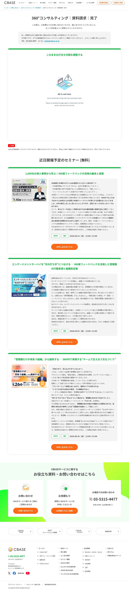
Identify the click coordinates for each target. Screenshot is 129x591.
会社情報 (78, 3)
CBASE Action (44, 564)
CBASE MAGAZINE (67, 570)
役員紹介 (87, 560)
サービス (42, 548)
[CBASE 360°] (20, 531)
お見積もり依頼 (118, 3)
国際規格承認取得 (50, 584)
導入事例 (42, 3)
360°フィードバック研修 (47, 556)
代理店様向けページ (114, 556)
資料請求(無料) (103, 3)
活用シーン (32, 3)
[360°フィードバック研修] (49, 531)
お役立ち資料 (65, 563)
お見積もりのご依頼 (64, 510)
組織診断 (108, 531)
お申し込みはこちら (64, 246)
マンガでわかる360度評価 (69, 574)
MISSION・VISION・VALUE (93, 552)
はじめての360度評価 (68, 567)
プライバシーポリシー (15, 584)
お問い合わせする (25, 510)
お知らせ (70, 3)
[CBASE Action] (79, 531)
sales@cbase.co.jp (51, 41)
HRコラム (62, 3)
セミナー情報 (52, 3)
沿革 (86, 567)
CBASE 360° (43, 552)
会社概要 (87, 564)
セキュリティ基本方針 (33, 584)
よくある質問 (90, 3)
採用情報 (87, 571)
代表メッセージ (90, 556)
